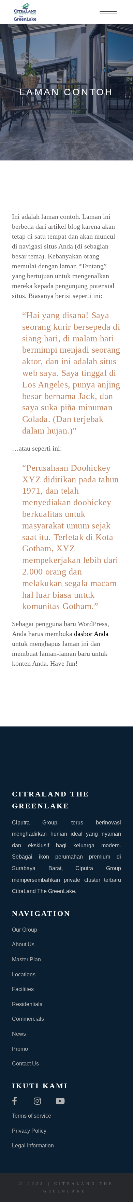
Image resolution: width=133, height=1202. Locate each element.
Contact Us (25, 1063)
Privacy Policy (29, 1131)
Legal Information (33, 1145)
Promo (20, 1049)
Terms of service (31, 1116)
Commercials (28, 1019)
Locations (23, 974)
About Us (23, 944)
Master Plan (26, 959)
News (19, 1034)
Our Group (24, 930)
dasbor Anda (91, 633)
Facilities (23, 989)
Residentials (27, 1004)
